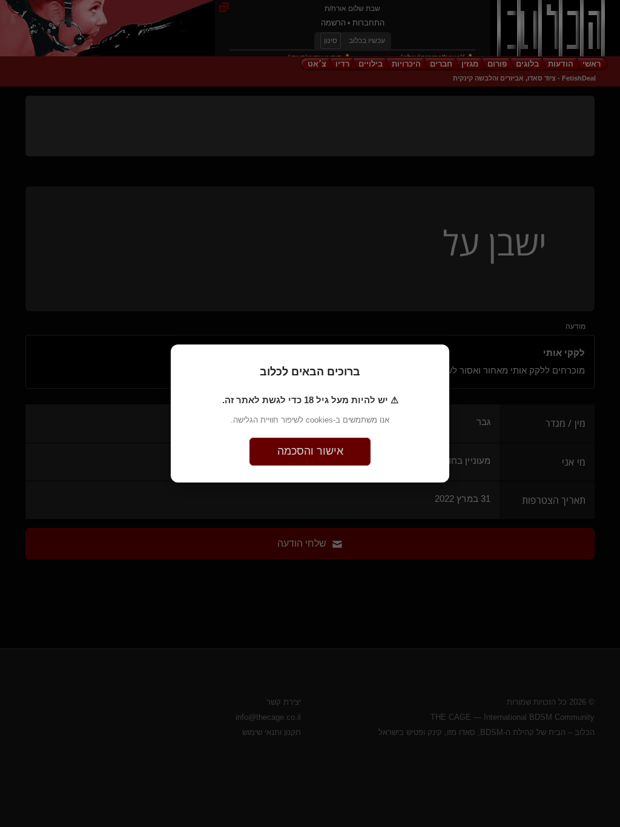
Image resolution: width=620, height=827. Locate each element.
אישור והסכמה (310, 451)
